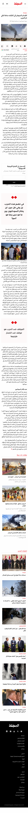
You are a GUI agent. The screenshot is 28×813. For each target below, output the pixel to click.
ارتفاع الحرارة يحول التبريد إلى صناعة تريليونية (14, 684)
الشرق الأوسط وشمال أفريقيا (17, 756)
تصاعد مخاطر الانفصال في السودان (17, 533)
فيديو (23, 771)
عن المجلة (22, 787)
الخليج (23, 753)
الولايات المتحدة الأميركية (18, 761)
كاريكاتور (22, 774)
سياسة (25, 13)
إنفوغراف (22, 779)
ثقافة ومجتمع (22, 626)
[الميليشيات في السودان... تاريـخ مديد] (14, 466)
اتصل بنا (22, 797)
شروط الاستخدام (20, 792)
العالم (23, 767)
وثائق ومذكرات (20, 746)
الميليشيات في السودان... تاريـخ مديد (17, 477)
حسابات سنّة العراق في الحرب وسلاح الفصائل (14, 575)
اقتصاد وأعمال (22, 653)
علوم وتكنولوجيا (20, 743)
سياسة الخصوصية (19, 795)
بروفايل (22, 749)
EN (7, 4)
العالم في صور (20, 777)
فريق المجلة (21, 790)
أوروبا (23, 759)
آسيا (23, 764)
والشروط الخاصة (17, 186)
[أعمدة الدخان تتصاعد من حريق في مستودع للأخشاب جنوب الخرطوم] (14, 522)
